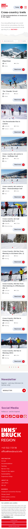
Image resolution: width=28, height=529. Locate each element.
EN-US (3, 485)
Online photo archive (8, 497)
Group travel (5, 494)
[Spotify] (25, 416)
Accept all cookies (14, 520)
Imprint (11, 517)
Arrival (3, 461)
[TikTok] (10, 416)
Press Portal (5, 499)
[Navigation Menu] (25, 7)
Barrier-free (5, 469)
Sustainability (5, 474)
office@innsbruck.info (11, 451)
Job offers (4, 483)
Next (25, 51)
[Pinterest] (17, 416)
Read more (18, 69)
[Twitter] (21, 416)
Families (4, 466)
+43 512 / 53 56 (9, 448)
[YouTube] (14, 416)
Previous (3, 51)
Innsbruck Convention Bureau (11, 492)
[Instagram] (6, 416)
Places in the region (7, 471)
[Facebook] (2, 416)
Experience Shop (6, 476)
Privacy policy (6, 517)
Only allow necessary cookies (14, 526)
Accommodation (6, 463)
